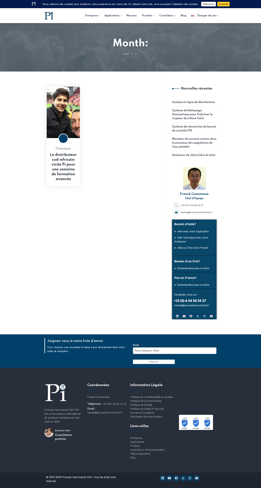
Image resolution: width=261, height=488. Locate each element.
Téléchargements (140, 453)
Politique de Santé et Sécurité (147, 408)
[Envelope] (211, 316)
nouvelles (65, 149)
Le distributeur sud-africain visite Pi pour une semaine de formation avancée (63, 167)
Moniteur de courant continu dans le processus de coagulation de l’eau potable (194, 143)
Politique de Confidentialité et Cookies (151, 396)
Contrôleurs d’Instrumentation (147, 449)
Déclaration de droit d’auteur (146, 416)
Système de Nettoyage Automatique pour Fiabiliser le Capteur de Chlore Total (192, 114)
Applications (137, 441)
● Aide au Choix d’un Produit (191, 247)
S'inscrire (153, 361)
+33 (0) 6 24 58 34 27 (191, 205)
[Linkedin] (177, 316)
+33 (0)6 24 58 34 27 (114, 403)
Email (136, 345)
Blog (132, 457)
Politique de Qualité (141, 404)
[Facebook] (191, 316)
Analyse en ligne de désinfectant (193, 102)
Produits (135, 445)
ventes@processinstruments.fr (196, 212)
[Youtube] (184, 316)
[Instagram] (204, 316)
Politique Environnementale (145, 400)
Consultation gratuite (63, 437)
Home (126, 54)
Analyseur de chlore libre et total (193, 155)
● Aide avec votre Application (191, 231)
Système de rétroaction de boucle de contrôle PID (194, 128)
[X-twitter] (198, 316)
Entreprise (136, 437)
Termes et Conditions (142, 412)
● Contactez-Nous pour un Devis (191, 268)
